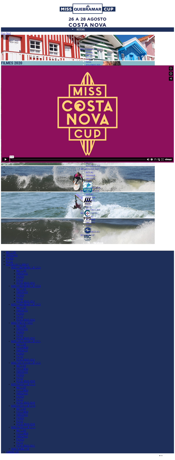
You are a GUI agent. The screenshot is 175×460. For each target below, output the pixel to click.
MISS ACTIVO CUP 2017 (90, 213)
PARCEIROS (81, 33)
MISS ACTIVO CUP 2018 (90, 191)
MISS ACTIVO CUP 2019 (90, 169)
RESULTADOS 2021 (25, 359)
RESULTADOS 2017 (93, 232)
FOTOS (79, 41)
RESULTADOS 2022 (25, 338)
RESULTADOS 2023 (25, 319)
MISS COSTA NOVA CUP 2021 (26, 341)
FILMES (80, 37)
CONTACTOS (82, 238)
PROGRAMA (90, 175)
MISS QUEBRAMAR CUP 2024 (26, 286)
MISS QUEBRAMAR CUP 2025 (92, 49)
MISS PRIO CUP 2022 (22, 322)
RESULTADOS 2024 (25, 301)
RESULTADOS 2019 (93, 188)
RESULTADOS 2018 (93, 210)
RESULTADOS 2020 (93, 166)
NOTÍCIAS (81, 29)
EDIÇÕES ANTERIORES (86, 45)
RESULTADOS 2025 (93, 65)
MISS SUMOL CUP (88, 235)
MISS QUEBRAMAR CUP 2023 (26, 304)
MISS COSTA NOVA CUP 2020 (26, 362)
